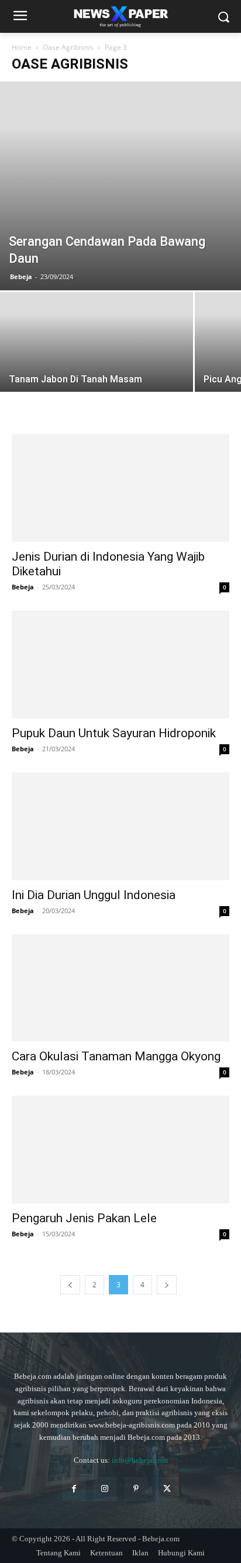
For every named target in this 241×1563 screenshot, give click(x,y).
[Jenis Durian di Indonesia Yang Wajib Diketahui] (120, 488)
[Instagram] (105, 1488)
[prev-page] (70, 1284)
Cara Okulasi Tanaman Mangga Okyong (116, 1056)
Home (22, 47)
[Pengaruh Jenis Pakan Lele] (120, 1149)
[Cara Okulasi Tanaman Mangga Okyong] (120, 988)
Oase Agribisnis (68, 47)
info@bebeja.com (140, 1460)
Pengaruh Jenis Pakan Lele (84, 1218)
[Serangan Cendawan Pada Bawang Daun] (120, 186)
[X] (167, 1488)
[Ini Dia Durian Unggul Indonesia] (120, 826)
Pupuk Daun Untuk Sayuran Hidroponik (114, 733)
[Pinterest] (136, 1488)
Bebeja (21, 276)
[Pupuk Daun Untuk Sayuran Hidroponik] (120, 664)
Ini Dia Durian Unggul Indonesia (93, 895)
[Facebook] (74, 1488)
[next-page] (167, 1284)
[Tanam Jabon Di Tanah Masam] (96, 364)
